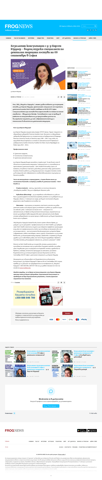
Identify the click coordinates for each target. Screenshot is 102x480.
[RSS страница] (96, 30)
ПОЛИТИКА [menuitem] (50, 38)
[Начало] (88, 30)
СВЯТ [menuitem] (57, 38)
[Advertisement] (51, 10)
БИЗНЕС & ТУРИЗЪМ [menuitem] (80, 38)
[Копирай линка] (58, 97)
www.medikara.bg (25, 268)
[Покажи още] (51, 475)
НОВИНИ (31, 441)
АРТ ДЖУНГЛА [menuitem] (66, 38)
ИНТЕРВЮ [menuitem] (31, 38)
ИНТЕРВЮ (44, 441)
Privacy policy (61, 454)
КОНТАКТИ (68, 447)
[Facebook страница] (90, 30)
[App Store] (92, 430)
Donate (67, 313)
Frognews (17, 282)
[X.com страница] (93, 30)
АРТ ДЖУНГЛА (72, 441)
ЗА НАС (61, 447)
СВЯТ (64, 441)
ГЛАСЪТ (37, 441)
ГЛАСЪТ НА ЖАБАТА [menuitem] (19, 38)
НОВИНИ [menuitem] (8, 38)
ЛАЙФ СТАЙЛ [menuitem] (92, 38)
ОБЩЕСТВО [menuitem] (40, 38)
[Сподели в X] (64, 97)
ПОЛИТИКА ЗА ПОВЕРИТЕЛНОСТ (88, 447)
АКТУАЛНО (51, 441)
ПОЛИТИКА (59, 441)
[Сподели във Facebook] (61, 97)
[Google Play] (82, 430)
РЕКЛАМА (74, 447)
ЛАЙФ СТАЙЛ (93, 441)
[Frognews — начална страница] (14, 430)
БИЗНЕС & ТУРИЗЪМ (16, 97)
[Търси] (95, 26)
